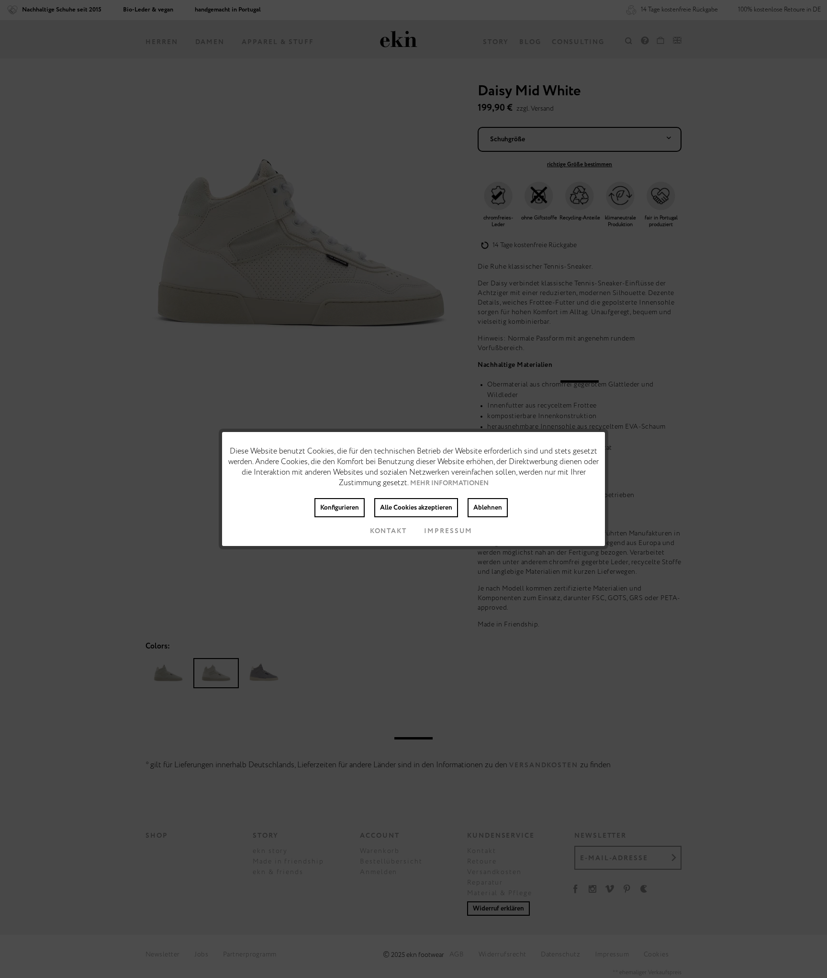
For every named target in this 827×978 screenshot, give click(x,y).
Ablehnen (487, 507)
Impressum (448, 531)
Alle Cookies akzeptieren (416, 507)
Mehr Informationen (449, 483)
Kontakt (388, 531)
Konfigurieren (339, 507)
